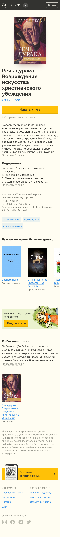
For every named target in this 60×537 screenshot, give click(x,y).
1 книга (15, 341)
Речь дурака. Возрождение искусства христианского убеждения (10, 411)
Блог (4, 506)
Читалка (6, 502)
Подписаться (16, 323)
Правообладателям (12, 492)
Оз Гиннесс (11, 100)
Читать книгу (30, 110)
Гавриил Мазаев (11, 283)
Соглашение (8, 497)
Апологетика (11, 219)
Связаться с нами (40, 497)
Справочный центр (40, 502)
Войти (52, 5)
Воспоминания (10, 279)
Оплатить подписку (40, 492)
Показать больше (13, 155)
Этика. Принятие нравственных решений (37, 283)
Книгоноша (8, 194)
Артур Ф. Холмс (36, 289)
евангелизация (12, 226)
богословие (31, 219)
